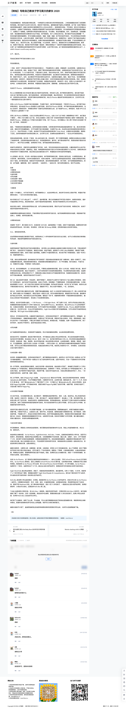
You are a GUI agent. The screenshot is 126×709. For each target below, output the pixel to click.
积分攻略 (45, 3)
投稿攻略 (53, 3)
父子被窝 (20, 706)
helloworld (17, 617)
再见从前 (25, 15)
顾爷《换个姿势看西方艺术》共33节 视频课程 (110, 108)
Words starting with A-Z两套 (74, 529)
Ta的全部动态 (104, 38)
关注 (112, 9)
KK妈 (16, 632)
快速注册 (115, 3)
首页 (21, 3)
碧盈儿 (16, 661)
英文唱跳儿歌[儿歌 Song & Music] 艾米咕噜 (109, 165)
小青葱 (16, 602)
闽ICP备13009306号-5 (31, 706)
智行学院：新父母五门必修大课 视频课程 (109, 131)
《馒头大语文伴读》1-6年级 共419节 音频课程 (110, 119)
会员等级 (36, 3)
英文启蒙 (14, 15)
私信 (116, 9)
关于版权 (28, 3)
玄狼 (16, 647)
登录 (108, 3)
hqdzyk (17, 573)
